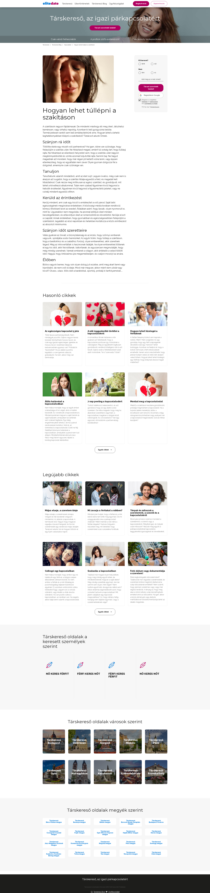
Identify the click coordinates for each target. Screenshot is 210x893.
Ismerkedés (95, 887)
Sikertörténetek (82, 4)
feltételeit (145, 101)
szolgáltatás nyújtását (150, 103)
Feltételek (122, 887)
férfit (143, 64)
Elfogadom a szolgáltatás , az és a (150, 101)
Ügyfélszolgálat (116, 4)
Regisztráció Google (152, 95)
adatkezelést (154, 101)
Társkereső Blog (99, 4)
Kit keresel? (143, 60)
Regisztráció (141, 4)
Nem (140, 69)
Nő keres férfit (104, 887)
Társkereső (67, 4)
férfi (143, 73)
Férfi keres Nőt (114, 887)
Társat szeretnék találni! (105, 28)
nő (155, 73)
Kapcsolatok (67, 45)
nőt (155, 64)
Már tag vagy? (150, 107)
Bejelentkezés (159, 4)
